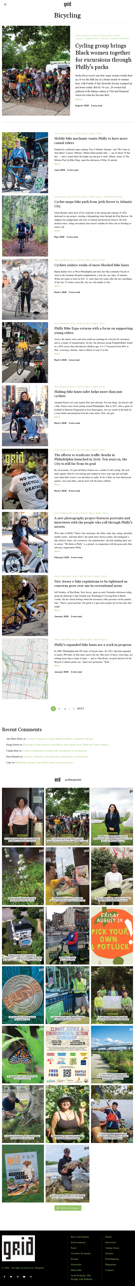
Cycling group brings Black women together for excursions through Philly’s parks (103, 56)
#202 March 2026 (64, 260)
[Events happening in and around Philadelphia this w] (113, 936)
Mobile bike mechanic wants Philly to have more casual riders (44, 762)
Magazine (110, 1264)
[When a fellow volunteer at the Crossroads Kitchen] (22, 817)
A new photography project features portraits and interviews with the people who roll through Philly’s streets (93, 522)
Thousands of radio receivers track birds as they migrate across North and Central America (65, 744)
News (104, 38)
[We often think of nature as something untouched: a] (22, 1174)
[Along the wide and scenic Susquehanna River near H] (113, 817)
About (108, 1236)
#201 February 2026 (66, 513)
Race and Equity (80, 1236)
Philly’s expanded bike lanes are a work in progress (92, 645)
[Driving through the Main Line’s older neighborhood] (22, 1114)
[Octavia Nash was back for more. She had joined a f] (113, 1114)
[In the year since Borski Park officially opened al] (113, 1055)
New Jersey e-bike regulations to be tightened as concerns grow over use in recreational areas (90, 583)
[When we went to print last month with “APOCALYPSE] (67, 936)
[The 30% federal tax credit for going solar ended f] (22, 936)
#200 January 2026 (65, 576)
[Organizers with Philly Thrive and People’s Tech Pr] (67, 876)
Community (91, 38)
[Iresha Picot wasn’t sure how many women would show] (67, 817)
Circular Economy (81, 1253)
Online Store (112, 1248)
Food (73, 1248)
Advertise (76, 1264)
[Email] (30, 1276)
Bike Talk (96, 133)
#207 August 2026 (86, 35)
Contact (109, 1270)
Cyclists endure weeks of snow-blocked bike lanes (91, 265)
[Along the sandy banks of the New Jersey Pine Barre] (22, 876)
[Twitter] (11, 1276)
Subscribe (76, 1270)
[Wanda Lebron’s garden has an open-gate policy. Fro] (67, 1114)
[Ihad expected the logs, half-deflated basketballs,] (67, 1174)
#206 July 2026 (63, 133)
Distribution (112, 1259)
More (78, 99)
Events (74, 1259)
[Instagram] (17, 1276)
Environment (78, 1242)
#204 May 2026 (62, 197)
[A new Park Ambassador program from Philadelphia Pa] (67, 995)
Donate (109, 1253)
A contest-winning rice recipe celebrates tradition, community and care (59, 738)
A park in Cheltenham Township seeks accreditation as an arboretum (54, 750)
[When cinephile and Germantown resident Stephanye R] (113, 876)
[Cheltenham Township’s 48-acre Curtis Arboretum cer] (113, 995)
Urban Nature (119, 38)
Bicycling (105, 35)
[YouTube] (24, 1276)
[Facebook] (4, 1276)
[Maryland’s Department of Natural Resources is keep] (22, 1055)
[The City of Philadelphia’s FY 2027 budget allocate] (22, 995)
